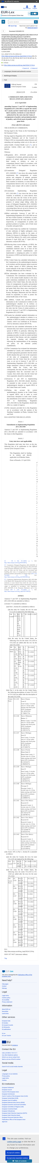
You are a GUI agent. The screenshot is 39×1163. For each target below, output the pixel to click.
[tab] (20, 71)
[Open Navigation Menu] (3, 22)
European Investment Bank (9, 1109)
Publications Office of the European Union (13, 1119)
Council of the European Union (10, 1092)
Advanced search (33, 28)
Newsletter (5, 1011)
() (31, 145)
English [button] (35, 8)
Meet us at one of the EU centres (11, 1059)
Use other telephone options (10, 1055)
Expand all (26, 68)
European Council (7, 1089)
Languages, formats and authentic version (17, 71)
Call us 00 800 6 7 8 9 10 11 (9, 1053)
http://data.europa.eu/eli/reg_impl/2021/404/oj (17, 591)
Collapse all (34, 68)
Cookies (4, 1080)
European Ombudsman (8, 1111)
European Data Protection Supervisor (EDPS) (14, 1113)
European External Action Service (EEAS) (13, 1102)
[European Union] (6, 1042)
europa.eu (15, 1045)
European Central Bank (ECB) (10, 1098)
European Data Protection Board (11, 1115)
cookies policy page (14, 1142)
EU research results (7, 1025)
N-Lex (3, 1033)
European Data (6, 1021)
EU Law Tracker (6, 1035)
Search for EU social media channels (12, 1066)
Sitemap (4, 988)
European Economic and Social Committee (14, 1104)
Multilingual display (10, 75)
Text (5, 80)
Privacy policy (6, 1076)
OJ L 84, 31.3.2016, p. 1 (21, 561)
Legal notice (5, 995)
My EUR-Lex (27, 8)
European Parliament (8, 1087)
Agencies (4, 1121)
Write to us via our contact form (11, 1057)
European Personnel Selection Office (12, 1117)
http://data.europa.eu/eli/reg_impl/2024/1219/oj (17, 56)
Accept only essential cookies (17, 1158)
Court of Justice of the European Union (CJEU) (15, 1096)
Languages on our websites (10, 1074)
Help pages (5, 984)
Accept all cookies (13, 1153)
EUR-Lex (7, 12)
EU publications (6, 1029)
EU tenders (5, 1023)
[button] (19, 1161)
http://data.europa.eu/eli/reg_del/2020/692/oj (16, 577)
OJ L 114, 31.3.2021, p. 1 (21, 589)
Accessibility (5, 1000)
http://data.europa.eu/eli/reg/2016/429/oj (15, 562)
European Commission (8, 1094)
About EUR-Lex (6, 1009)
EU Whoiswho (6, 1027)
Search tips (13, 26)
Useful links (5, 1013)
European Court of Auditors (9, 1100)
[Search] (36, 22)
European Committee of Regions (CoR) (13, 1107)
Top (5, 958)
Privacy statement (7, 1002)
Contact (4, 986)
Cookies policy (6, 997)
